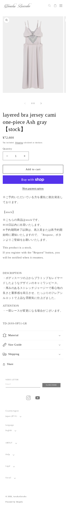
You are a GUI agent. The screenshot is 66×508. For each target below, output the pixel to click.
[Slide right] (41, 103)
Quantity (7, 148)
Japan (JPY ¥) (11, 416)
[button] (60, 5)
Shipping (19, 143)
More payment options (33, 188)
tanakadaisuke (20, 497)
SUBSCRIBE (51, 385)
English (9, 431)
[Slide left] (25, 103)
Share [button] (10, 364)
